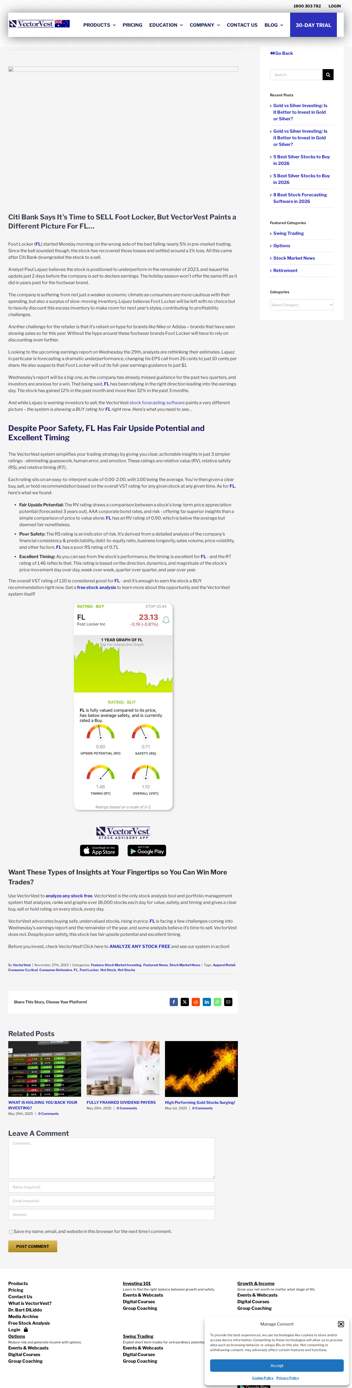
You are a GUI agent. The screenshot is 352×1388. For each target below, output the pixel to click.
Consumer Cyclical (23, 970)
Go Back (283, 53)
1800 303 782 (307, 6)
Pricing (15, 1290)
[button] (341, 1324)
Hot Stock (108, 970)
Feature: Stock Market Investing (116, 965)
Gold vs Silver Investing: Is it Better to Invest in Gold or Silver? (300, 112)
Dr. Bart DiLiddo (25, 1310)
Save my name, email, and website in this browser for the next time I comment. (93, 1231)
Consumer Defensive (55, 970)
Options (281, 245)
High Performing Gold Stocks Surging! (200, 1102)
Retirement (285, 270)
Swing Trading (288, 233)
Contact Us (20, 1296)
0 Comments (48, 1114)
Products (18, 1283)
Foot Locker (89, 970)
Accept (277, 1365)
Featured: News (155, 965)
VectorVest (22, 965)
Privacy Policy (287, 1378)
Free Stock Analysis (29, 1323)
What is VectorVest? (30, 1303)
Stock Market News (184, 965)
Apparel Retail (224, 965)
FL (76, 970)
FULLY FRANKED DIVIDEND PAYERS (121, 1102)
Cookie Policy (263, 1378)
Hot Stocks (126, 970)
